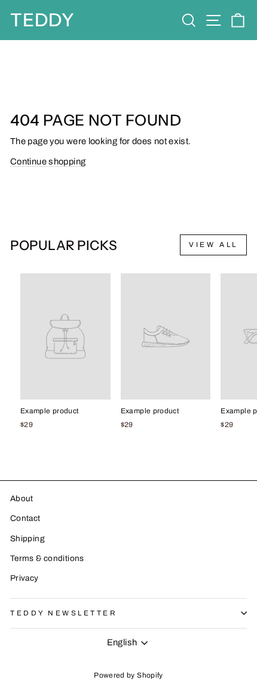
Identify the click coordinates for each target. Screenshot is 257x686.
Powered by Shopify (128, 675)
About (21, 498)
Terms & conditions (47, 558)
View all (213, 244)
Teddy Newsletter (64, 613)
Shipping (27, 538)
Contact (25, 518)
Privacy (24, 578)
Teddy (42, 20)
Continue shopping (47, 161)
